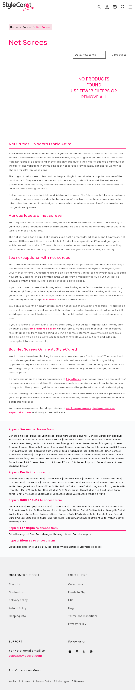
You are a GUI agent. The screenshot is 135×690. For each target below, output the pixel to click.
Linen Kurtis (83, 486)
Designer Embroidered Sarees (43, 443)
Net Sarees (108, 454)
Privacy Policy (77, 624)
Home (14, 27)
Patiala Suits (104, 514)
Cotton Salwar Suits (20, 510)
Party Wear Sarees (76, 458)
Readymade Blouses (65, 546)
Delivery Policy (18, 600)
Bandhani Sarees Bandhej (71, 435)
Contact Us (16, 592)
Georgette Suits (115, 510)
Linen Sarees (112, 450)
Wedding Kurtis (96, 493)
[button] (130, 7)
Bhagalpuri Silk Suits (39, 506)
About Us (15, 584)
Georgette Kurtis (26, 486)
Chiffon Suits (96, 506)
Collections (75, 584)
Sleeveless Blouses (91, 546)
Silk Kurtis (58, 493)
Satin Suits (39, 517)
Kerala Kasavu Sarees (74, 450)
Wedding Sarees (18, 466)
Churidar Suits (114, 506)
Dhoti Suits (80, 510)
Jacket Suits (16, 514)
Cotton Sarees (112, 439)
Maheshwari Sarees (20, 454)
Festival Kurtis (90, 482)
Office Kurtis (50, 490)
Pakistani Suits (48, 514)
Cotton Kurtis (16, 482)
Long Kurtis (98, 486)
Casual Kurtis (54, 478)
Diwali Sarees (91, 443)
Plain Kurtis (86, 490)
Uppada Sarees (96, 462)
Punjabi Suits (24, 517)
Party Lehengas (82, 534)
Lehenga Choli (62, 534)
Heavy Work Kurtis (48, 486)
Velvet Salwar (116, 517)
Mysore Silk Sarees (69, 454)
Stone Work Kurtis (76, 493)
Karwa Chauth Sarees (47, 450)
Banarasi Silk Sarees (42, 435)
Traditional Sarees (51, 462)
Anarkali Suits (17, 506)
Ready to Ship (77, 592)
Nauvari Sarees (91, 454)
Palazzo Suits (67, 514)
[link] (122, 7)
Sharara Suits (56, 517)
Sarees (27, 27)
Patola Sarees (97, 458)
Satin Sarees (16, 462)
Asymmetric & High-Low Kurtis (26, 478)
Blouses (26, 540)
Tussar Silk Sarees (74, 462)
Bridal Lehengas (18, 534)
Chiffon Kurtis (91, 478)
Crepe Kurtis (33, 482)
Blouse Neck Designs (21, 546)
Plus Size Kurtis (103, 490)
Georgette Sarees (39, 447)
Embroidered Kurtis (69, 482)
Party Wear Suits (85, 514)
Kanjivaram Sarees (21, 450)
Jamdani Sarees (85, 447)
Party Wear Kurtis (68, 490)
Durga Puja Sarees (111, 443)
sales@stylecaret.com (25, 656)
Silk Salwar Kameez (77, 517)
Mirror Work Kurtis (31, 490)
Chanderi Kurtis (72, 478)
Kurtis (25, 472)
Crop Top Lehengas (41, 534)
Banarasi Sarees (18, 435)
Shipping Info (17, 616)
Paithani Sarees (55, 458)
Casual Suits (60, 506)
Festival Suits (96, 510)
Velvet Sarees (114, 462)
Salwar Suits (29, 500)
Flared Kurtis (107, 482)
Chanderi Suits (78, 506)
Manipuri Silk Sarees (45, 454)
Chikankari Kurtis (111, 478)
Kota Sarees (96, 450)
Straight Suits (98, 517)
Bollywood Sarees (33, 439)
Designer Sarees (71, 443)
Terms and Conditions (83, 616)
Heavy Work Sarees (62, 447)
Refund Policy (18, 608)
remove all (94, 97)
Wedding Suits (17, 521)
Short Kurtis (44, 493)
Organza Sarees (34, 458)
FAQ (70, 600)
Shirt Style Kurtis (26, 493)
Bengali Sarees (98, 435)
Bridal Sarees (54, 439)
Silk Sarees (31, 462)
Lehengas (27, 528)
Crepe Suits (65, 510)
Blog (71, 608)
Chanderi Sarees (73, 439)
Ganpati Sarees (18, 447)
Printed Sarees (115, 458)
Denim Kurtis (49, 482)
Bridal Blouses (43, 546)
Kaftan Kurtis (67, 486)
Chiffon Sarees (93, 439)
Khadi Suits (31, 514)
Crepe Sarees (16, 443)
